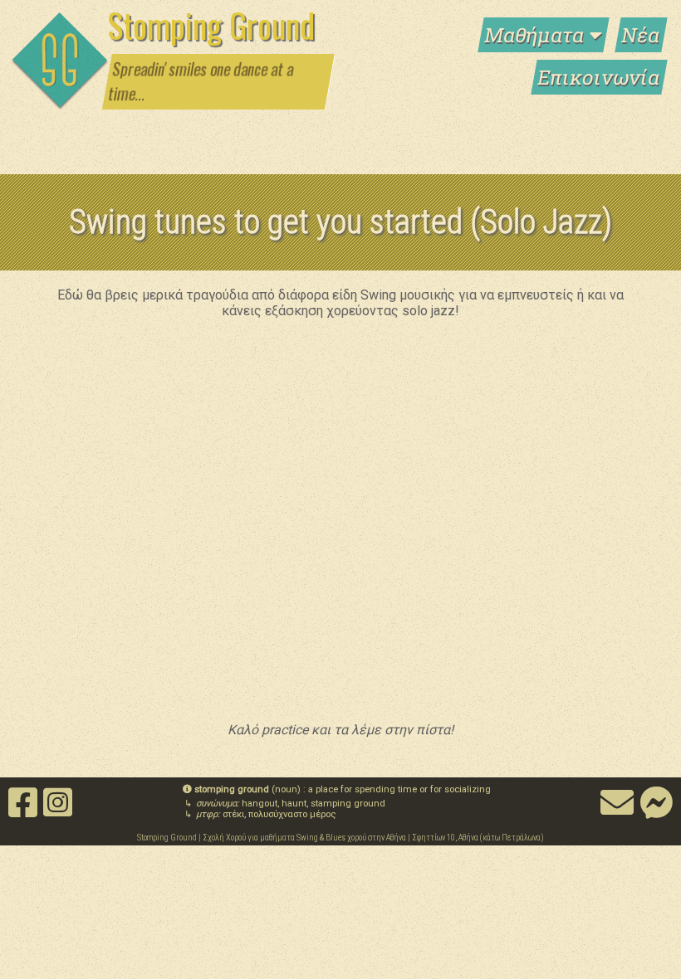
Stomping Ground (211, 25)
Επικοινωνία (599, 77)
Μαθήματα (537, 35)
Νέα (641, 35)
